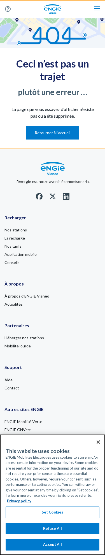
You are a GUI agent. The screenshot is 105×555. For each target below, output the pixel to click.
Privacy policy (19, 501)
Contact (11, 388)
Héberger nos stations (24, 337)
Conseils (12, 262)
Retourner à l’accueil (52, 132)
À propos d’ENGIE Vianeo (26, 296)
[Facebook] (39, 198)
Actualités (13, 304)
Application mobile (20, 254)
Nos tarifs (13, 246)
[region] (52, 494)
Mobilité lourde (17, 345)
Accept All (52, 544)
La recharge (14, 238)
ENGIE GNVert (17, 429)
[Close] (98, 442)
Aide (9, 9)
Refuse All (52, 528)
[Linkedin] (66, 198)
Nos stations (15, 229)
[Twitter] (52, 198)
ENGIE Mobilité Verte (23, 421)
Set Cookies (52, 512)
